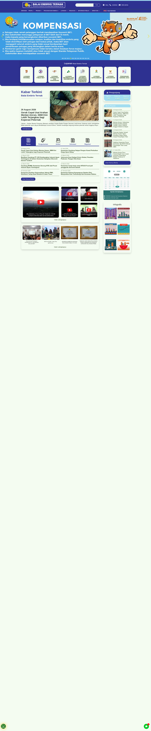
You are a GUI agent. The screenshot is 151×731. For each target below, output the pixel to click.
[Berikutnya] (124, 171)
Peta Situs (125, 5)
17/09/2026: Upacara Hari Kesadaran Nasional (116, 196)
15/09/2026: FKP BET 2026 (111, 198)
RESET (117, 174)
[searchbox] (87, 5)
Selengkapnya (26, 129)
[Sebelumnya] (109, 171)
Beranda (24, 10)
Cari (97, 5)
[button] (62, 58)
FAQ (106, 5)
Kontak (114, 5)
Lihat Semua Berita (28, 179)
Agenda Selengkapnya (116, 192)
